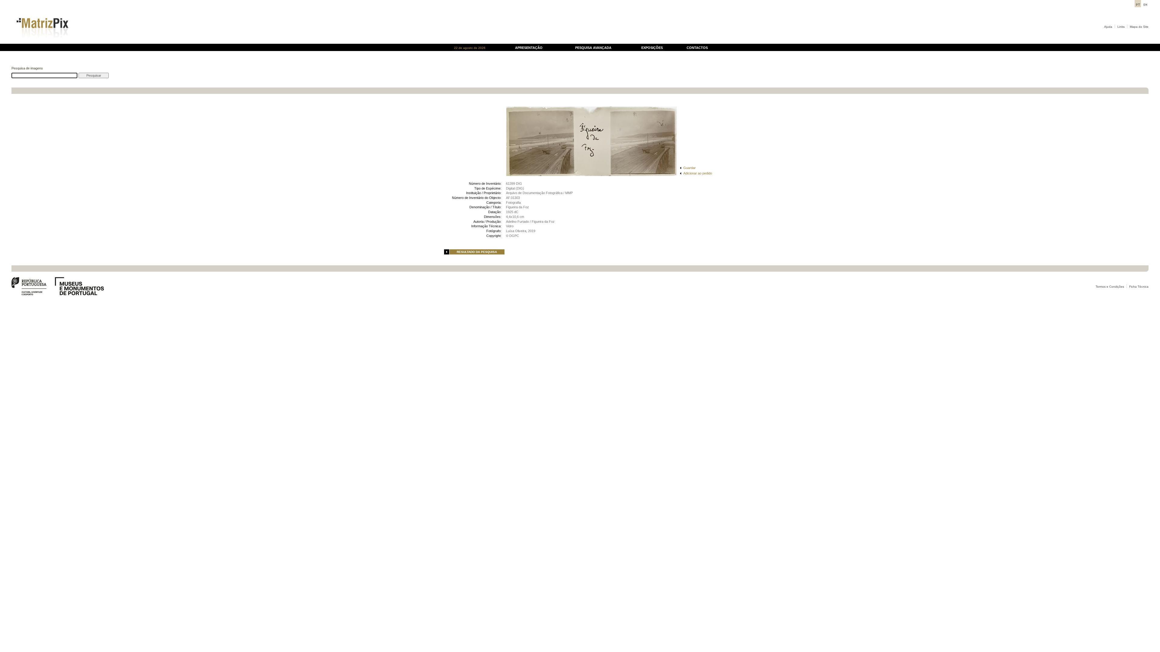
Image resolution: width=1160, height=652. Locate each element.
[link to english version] (1145, 5)
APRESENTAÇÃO (529, 48)
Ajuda (1108, 26)
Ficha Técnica (1139, 286)
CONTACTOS (697, 48)
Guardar (689, 168)
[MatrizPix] (41, 42)
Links (1121, 26)
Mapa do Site (1139, 26)
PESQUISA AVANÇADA (593, 48)
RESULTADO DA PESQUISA (477, 252)
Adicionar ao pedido (697, 173)
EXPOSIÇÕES (652, 48)
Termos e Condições (1110, 286)
